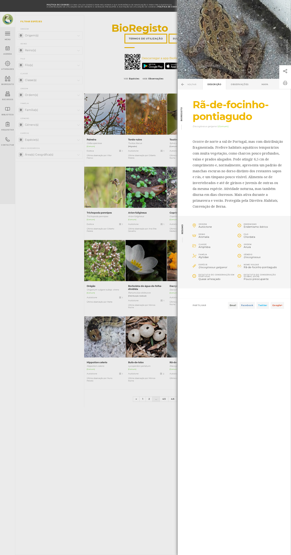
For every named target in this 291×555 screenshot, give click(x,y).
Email (233, 305)
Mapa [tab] (265, 84)
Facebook (247, 305)
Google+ (277, 305)
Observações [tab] (240, 84)
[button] (285, 71)
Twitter (262, 305)
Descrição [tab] (214, 84)
